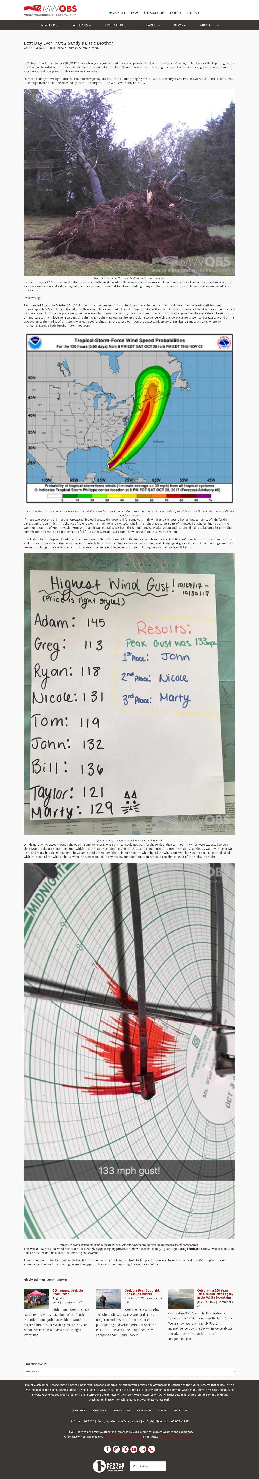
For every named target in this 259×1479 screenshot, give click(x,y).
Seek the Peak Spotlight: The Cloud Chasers (142, 1292)
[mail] (142, 1449)
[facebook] (107, 1449)
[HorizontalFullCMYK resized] (50, 6)
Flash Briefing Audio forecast (176, 1437)
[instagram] (116, 1449)
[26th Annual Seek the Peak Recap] (36, 1299)
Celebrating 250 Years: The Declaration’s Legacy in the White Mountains (215, 1294)
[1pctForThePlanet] (108, 1461)
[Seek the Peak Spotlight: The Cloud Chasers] (108, 1299)
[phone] (151, 1449)
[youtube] (133, 1449)
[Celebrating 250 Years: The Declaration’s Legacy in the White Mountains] (181, 1299)
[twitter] (125, 1449)
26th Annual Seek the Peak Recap (68, 1292)
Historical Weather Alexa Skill (123, 1437)
